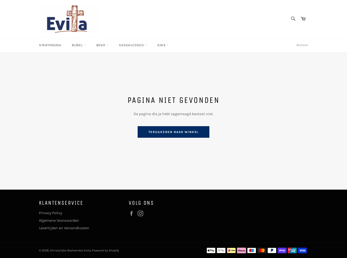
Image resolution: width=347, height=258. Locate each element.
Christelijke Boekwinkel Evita (70, 250)
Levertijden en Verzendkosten (64, 228)
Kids (162, 45)
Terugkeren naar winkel (173, 132)
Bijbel (78, 45)
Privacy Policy (50, 213)
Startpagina (50, 45)
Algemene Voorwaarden (59, 220)
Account (302, 45)
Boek (101, 45)
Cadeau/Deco (132, 45)
